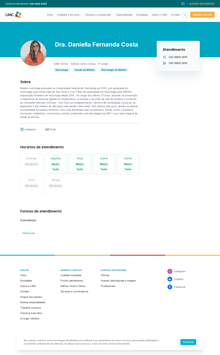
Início (50, 14)
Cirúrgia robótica (29, 318)
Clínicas (105, 275)
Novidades (142, 14)
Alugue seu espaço (31, 296)
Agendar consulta (202, 14)
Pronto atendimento (71, 280)
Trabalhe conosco (30, 307)
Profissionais (108, 286)
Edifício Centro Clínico (72, 286)
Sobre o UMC (159, 14)
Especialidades (124, 14)
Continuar (188, 342)
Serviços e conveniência (74, 291)
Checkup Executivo (31, 313)
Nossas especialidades (32, 302)
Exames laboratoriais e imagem (118, 280)
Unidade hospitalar (71, 275)
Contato (175, 14)
